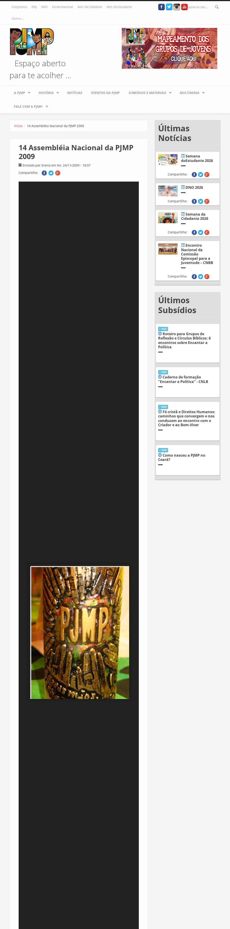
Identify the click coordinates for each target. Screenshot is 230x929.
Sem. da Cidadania (89, 7)
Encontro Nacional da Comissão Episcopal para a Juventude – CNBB (197, 254)
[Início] (31, 41)
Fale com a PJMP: (26, 105)
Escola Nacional (62, 7)
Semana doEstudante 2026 (197, 158)
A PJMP (17, 92)
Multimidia (187, 92)
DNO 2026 (194, 187)
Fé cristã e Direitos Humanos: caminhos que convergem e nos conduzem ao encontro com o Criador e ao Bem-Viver (186, 418)
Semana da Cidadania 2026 (194, 216)
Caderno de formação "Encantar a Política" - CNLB (183, 379)
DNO (44, 7)
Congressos (19, 7)
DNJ (34, 7)
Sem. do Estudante (119, 7)
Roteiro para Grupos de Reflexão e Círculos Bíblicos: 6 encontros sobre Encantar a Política (184, 340)
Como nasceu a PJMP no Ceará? (181, 457)
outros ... (18, 18)
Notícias (74, 93)
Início (18, 126)
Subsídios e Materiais (145, 92)
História (44, 92)
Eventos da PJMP (105, 93)
